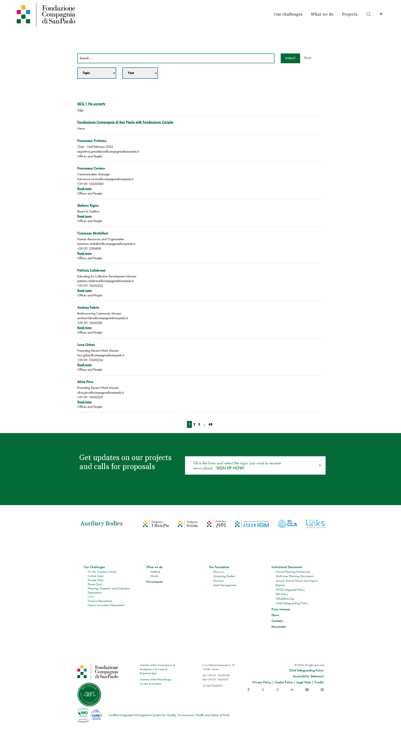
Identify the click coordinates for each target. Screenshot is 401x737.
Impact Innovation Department (106, 605)
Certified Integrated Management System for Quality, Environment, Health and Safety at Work (169, 715)
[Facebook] (248, 690)
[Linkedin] (292, 690)
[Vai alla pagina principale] (61, 14)
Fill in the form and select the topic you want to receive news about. (237, 465)
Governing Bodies (224, 576)
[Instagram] (277, 690)
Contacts (277, 621)
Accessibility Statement (308, 676)
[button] (288, 14)
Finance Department (100, 601)
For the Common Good (102, 572)
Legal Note (303, 682)
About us (218, 572)
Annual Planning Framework (293, 572)
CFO (91, 597)
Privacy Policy (262, 682)
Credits (319, 682)
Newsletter (279, 627)
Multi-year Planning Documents (294, 576)
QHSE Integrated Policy (290, 590)
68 (210, 424)
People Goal (95, 580)
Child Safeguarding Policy (292, 603)
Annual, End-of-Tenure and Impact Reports (297, 583)
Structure (218, 581)
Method (155, 572)
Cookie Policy (284, 682)
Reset (307, 58)
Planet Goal (95, 584)
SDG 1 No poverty (91, 103)
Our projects (154, 582)
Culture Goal (95, 576)
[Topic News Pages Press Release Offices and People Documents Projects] (96, 73)
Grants (154, 576)
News (275, 615)
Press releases (281, 609)
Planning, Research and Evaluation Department (109, 590)
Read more (84, 188)
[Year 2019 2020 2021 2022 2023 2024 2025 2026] (140, 73)
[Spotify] (322, 690)
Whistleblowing (285, 599)
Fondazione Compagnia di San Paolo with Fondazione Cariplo (125, 122)
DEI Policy (282, 594)
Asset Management (224, 585)
